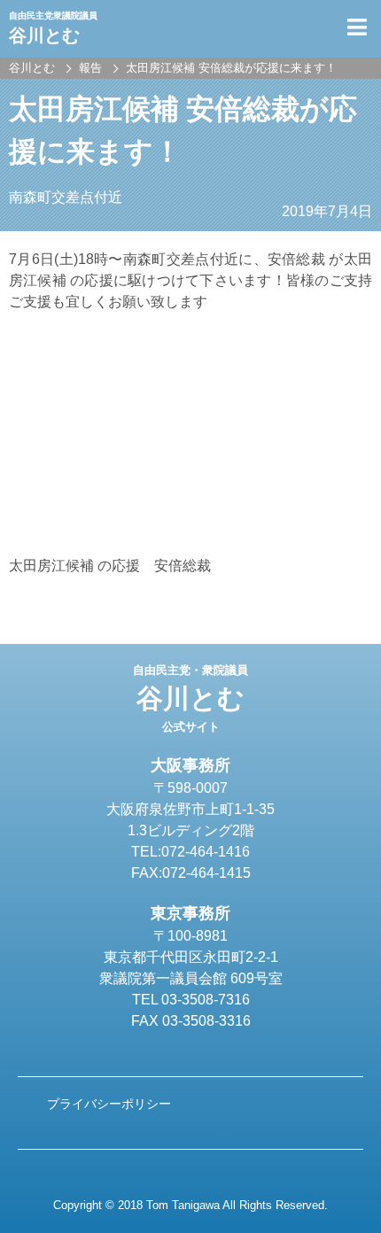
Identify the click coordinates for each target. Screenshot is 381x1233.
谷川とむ (190, 698)
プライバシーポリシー (109, 1104)
